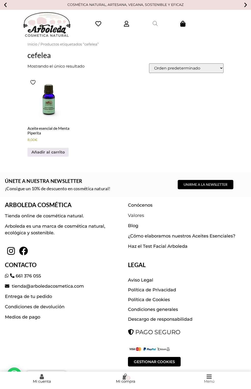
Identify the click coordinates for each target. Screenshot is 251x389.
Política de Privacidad (152, 290)
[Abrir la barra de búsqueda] (155, 23)
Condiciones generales (153, 309)
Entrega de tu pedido (28, 296)
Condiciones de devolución (34, 306)
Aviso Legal (140, 280)
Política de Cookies (149, 299)
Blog (133, 225)
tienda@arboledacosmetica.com (47, 286)
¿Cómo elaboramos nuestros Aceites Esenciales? (181, 236)
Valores (136, 215)
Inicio (32, 44)
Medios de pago (22, 317)
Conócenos (140, 205)
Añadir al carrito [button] (48, 152)
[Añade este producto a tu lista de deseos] (33, 82)
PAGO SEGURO (157, 332)
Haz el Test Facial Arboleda (158, 246)
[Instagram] (11, 251)
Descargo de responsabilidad (160, 319)
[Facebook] (23, 251)
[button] (5, 5)
